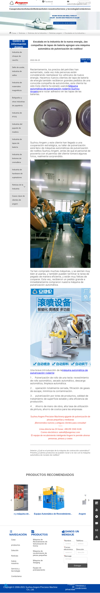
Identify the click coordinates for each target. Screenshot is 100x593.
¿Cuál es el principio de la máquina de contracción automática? (63, 450)
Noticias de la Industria (37, 33)
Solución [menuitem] (29, 9)
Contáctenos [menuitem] (84, 9)
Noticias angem (55, 33)
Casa (14, 33)
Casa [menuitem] (11, 9)
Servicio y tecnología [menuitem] (67, 9)
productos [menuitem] (19, 9)
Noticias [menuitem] (38, 9)
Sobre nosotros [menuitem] (49, 9)
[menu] (50, 9)
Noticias (22, 33)
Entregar (77, 566)
